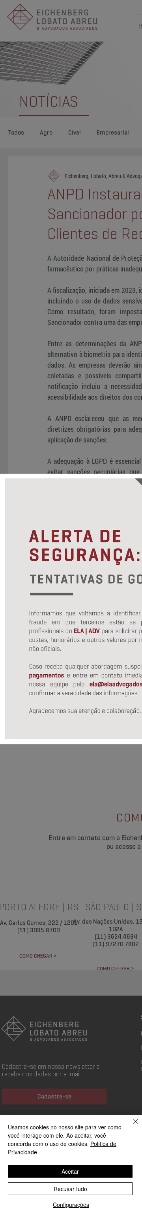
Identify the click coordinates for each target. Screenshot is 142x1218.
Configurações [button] (71, 1205)
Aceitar (70, 1171)
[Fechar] (130, 1126)
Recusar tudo (70, 1189)
